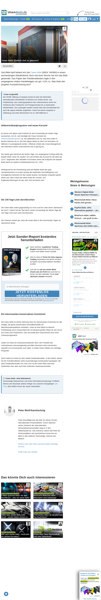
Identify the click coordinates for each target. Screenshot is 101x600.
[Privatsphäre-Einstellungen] (6, 594)
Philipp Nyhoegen (52, 523)
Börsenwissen (37, 19)
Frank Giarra (53, 503)
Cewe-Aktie (36, 72)
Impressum (86, 328)
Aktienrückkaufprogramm (11, 139)
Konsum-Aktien (7, 66)
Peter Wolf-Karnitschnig (54, 28)
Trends (22, 19)
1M (87, 87)
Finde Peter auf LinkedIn (27, 452)
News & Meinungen (11, 19)
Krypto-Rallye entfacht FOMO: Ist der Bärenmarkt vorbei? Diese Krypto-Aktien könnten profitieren (85, 255)
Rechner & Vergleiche (52, 19)
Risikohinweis (76, 329)
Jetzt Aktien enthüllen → (85, 316)
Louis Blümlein (20, 503)
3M (83, 87)
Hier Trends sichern (90, 599)
